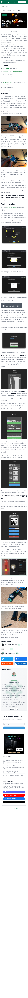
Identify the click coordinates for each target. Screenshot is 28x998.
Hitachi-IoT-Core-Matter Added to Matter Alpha (14, 775)
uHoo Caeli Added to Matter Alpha (12, 771)
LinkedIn (12, 709)
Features (14, 10)
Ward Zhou (4, 25)
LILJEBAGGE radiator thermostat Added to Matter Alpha (13, 761)
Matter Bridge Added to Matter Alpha (12, 772)
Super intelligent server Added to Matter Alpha (14, 774)
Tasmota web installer (11, 207)
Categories (9, 10)
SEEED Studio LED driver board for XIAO (12, 71)
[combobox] (14, 6)
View (11, 649)
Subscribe (14, 727)
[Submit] (3, 6)
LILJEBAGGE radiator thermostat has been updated (15, 758)
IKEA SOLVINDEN (7, 82)
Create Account (22, 2)
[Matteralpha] (6, 2)
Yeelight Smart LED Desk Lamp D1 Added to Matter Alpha (13, 768)
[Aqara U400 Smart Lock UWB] (14, 744)
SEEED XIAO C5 (6, 68)
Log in (14, 2)
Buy (19, 644)
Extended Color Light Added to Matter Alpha (14, 770)
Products (3, 10)
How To (4, 15)
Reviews (19, 10)
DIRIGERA (12, 551)
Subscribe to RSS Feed (15, 808)
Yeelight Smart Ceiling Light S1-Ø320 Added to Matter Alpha (12, 766)
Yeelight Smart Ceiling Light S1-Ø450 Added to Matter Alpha (12, 763)
